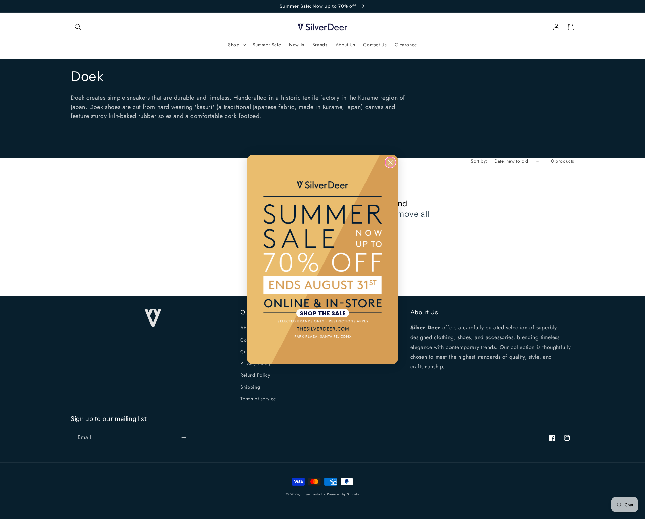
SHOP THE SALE (323, 313)
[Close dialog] (390, 162)
